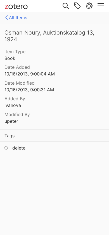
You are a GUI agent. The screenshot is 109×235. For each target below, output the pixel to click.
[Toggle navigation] (101, 6)
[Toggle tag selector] (77, 6)
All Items (18, 17)
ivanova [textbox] (12, 105)
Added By (14, 98)
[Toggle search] (66, 6)
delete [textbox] (18, 148)
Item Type (14, 51)
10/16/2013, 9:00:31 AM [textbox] (29, 89)
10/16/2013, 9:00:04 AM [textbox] (29, 74)
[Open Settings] (89, 6)
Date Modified (19, 83)
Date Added (17, 67)
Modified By (17, 114)
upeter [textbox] (11, 121)
